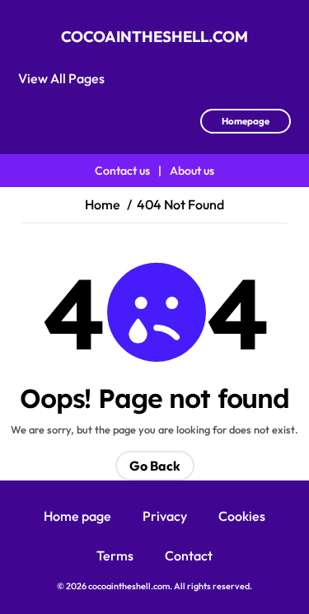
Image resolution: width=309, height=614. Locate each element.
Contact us (122, 170)
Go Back (154, 465)
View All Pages (61, 78)
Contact (189, 555)
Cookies (241, 516)
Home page (77, 516)
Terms (114, 555)
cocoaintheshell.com (154, 36)
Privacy (165, 516)
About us (192, 170)
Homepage (245, 121)
